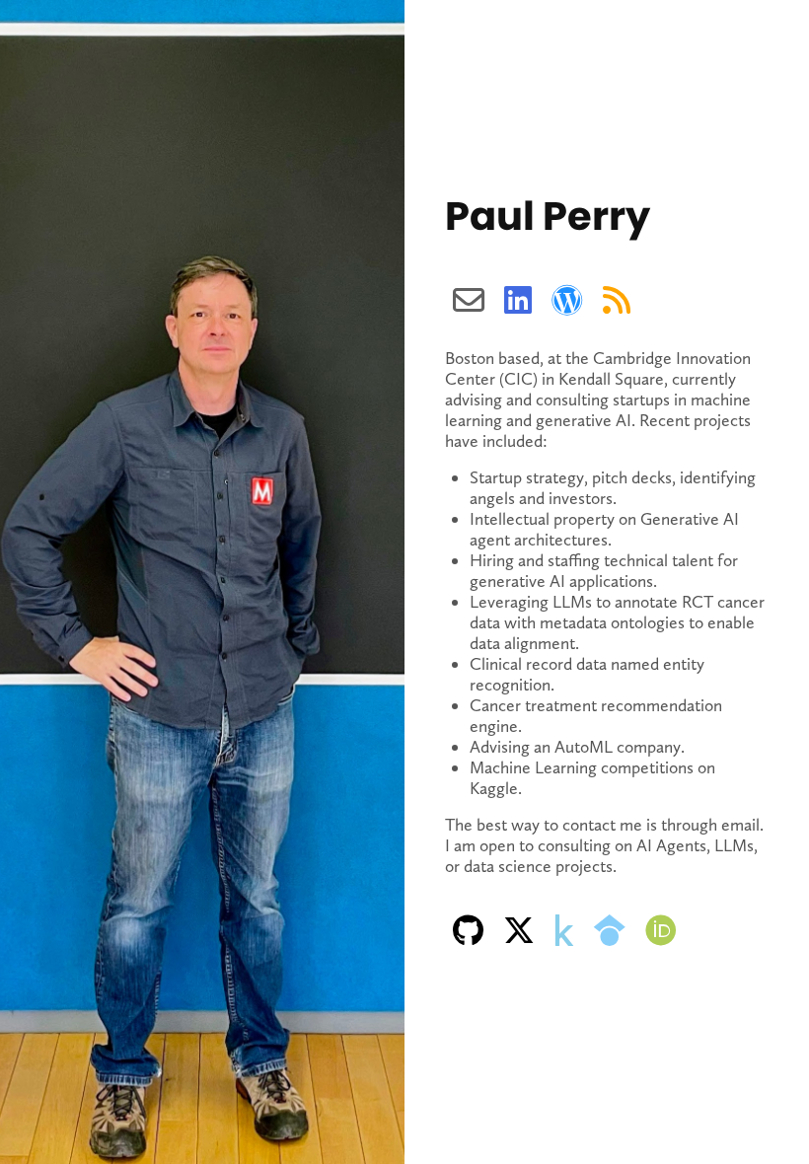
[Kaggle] (564, 930)
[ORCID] (661, 930)
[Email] (468, 300)
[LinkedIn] (518, 300)
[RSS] (616, 300)
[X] (519, 930)
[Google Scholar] (609, 930)
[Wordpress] (567, 300)
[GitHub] (468, 930)
